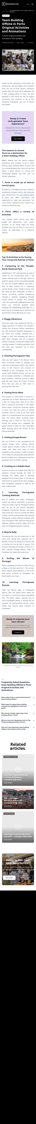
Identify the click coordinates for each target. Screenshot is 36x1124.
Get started (9, 878)
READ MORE (8, 783)
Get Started (18, 139)
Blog (7, 11)
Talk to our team (25, 878)
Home (3, 11)
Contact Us (18, 632)
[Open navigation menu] (32, 4)
